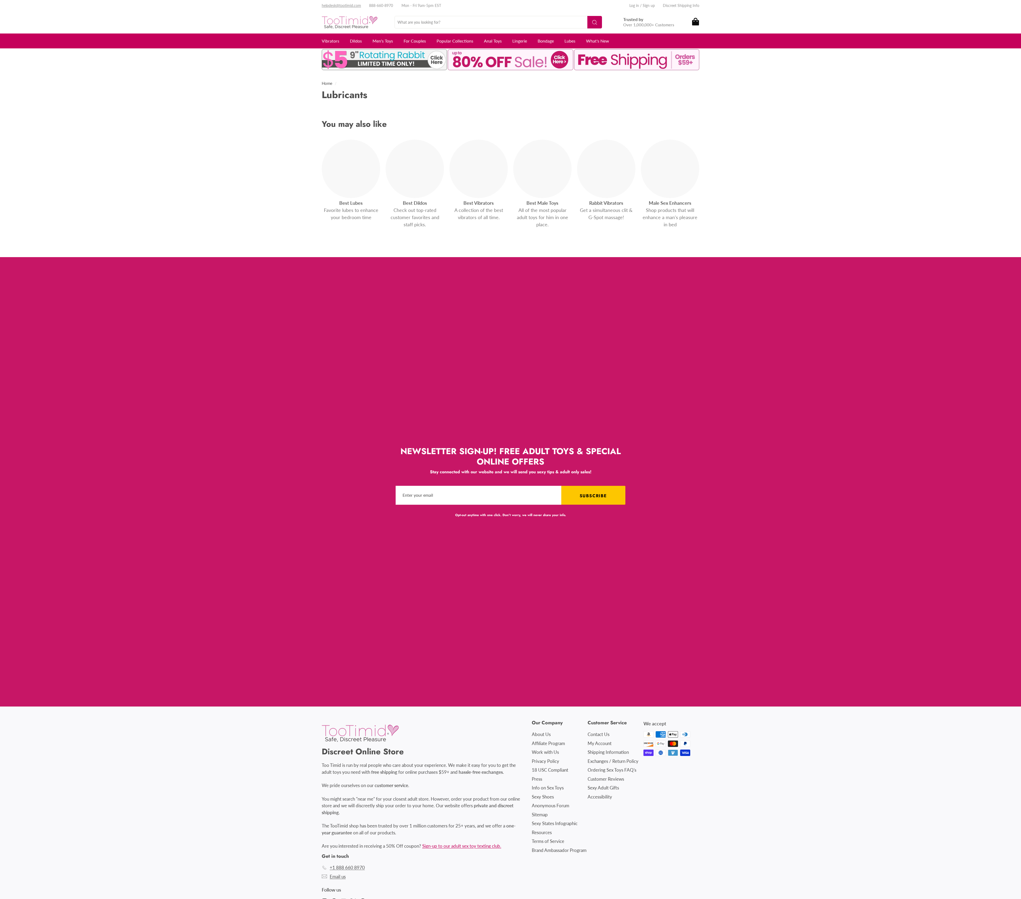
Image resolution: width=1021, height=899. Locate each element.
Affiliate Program (548, 743)
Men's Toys (383, 40)
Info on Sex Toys (548, 788)
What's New (597, 40)
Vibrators (330, 40)
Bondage (546, 40)
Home (327, 83)
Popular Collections (455, 40)
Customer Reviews (606, 779)
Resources (542, 832)
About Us (541, 734)
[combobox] (498, 22)
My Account (600, 743)
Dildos (356, 40)
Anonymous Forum (550, 805)
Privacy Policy (545, 761)
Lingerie (519, 40)
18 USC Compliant (550, 770)
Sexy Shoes (543, 797)
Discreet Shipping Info (681, 5)
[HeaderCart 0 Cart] (695, 22)
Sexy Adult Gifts (603, 788)
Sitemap (540, 814)
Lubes (569, 40)
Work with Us (545, 752)
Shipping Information (608, 752)
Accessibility (600, 797)
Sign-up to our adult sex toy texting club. (461, 846)
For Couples (415, 40)
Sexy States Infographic (555, 823)
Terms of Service (548, 841)
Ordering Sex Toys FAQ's (612, 770)
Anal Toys (493, 40)
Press (537, 779)
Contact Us (598, 734)
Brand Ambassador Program (559, 850)
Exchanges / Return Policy (613, 761)
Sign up (649, 5)
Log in (634, 5)
